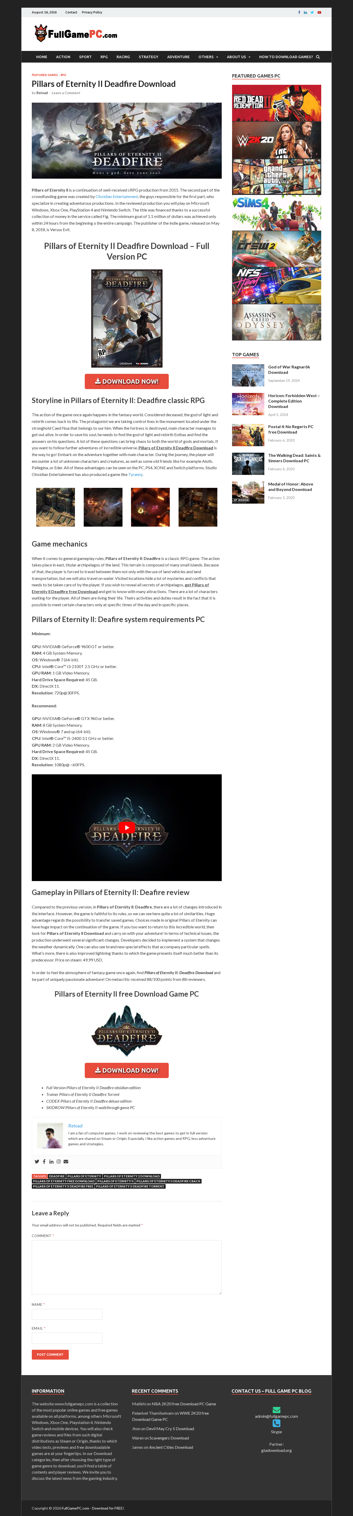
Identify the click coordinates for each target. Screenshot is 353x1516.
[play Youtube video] (127, 827)
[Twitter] (37, 1161)
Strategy (148, 57)
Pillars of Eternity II (115, 1181)
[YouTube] (319, 12)
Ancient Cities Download (171, 1447)
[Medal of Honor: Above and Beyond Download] (248, 484)
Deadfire (57, 1176)
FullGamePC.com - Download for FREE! (93, 1508)
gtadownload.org (276, 1450)
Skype (276, 1431)
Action (63, 57)
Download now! (129, 381)
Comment (43, 1236)
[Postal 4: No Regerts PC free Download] (248, 427)
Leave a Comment (66, 93)
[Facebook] (299, 12)
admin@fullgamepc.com (276, 1416)
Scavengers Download (169, 1437)
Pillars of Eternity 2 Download (132, 1176)
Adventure (178, 57)
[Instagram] (58, 1161)
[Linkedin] (305, 12)
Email (38, 1328)
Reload (42, 93)
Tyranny (135, 474)
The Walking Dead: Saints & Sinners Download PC (294, 458)
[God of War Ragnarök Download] (248, 367)
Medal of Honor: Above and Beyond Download (290, 486)
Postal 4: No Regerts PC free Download (290, 429)
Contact (71, 12)
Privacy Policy (92, 12)
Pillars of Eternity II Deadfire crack (168, 1181)
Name (38, 1304)
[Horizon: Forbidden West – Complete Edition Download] (248, 395)
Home (41, 57)
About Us (236, 57)
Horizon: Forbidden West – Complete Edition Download (294, 401)
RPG (104, 57)
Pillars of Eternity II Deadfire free (63, 1186)
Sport (85, 57)
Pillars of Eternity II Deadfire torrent (130, 1186)
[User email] (66, 1161)
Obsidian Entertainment (117, 196)
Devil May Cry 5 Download (170, 1428)
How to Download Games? (286, 57)
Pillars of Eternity (84, 1176)
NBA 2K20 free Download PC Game (184, 1403)
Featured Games (45, 75)
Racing (123, 57)
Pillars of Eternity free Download (64, 1181)
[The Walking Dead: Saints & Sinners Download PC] (248, 455)
